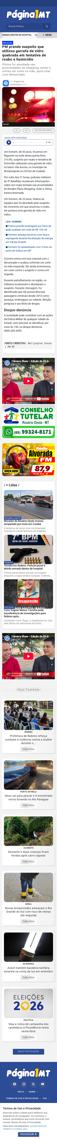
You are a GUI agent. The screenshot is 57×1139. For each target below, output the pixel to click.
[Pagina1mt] (28, 14)
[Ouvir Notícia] (8, 142)
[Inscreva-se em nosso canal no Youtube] (42, 1085)
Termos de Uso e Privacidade (23, 1098)
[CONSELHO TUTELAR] (28, 421)
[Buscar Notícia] (46, 26)
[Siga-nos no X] (33, 1085)
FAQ (46, 1098)
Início (22, 1092)
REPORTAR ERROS (43, 130)
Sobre (33, 1092)
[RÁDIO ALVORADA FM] (28, 459)
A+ (26, 130)
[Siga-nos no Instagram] (24, 1085)
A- (17, 130)
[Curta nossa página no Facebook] (14, 1085)
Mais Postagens (28, 1051)
